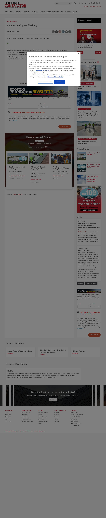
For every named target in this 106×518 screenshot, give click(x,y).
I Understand (59, 81)
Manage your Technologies (45, 81)
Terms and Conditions (42, 71)
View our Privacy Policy (55, 77)
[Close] (78, 54)
